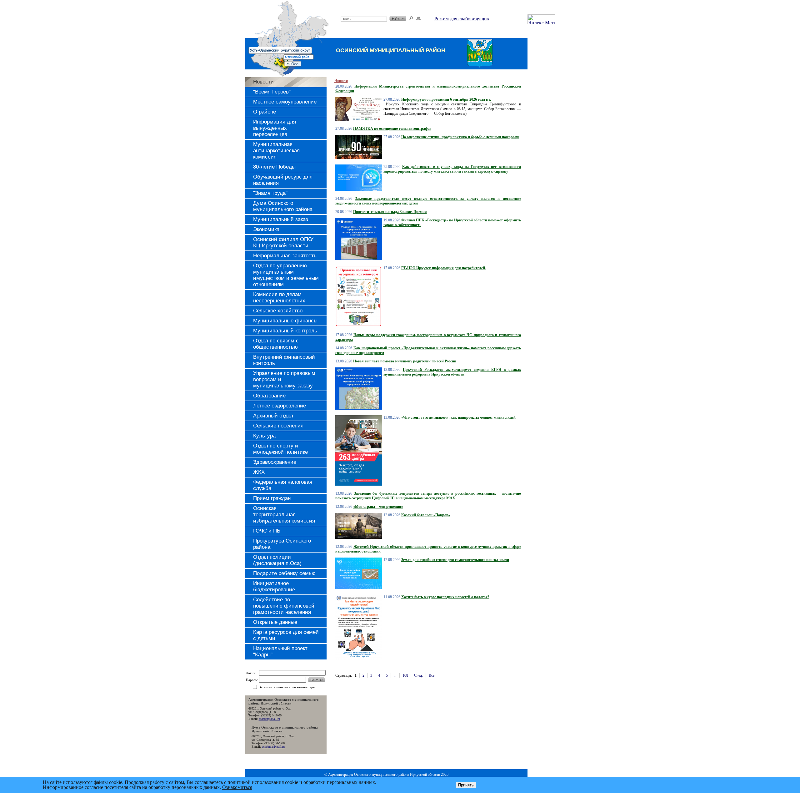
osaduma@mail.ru (273, 746)
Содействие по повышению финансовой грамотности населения (283, 606)
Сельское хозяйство (277, 311)
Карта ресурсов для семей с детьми (286, 635)
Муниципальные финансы (285, 321)
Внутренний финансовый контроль (284, 360)
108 (405, 675)
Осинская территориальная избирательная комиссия (284, 514)
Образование (269, 396)
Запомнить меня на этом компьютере (287, 687)
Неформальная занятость (285, 256)
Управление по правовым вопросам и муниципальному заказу (284, 379)
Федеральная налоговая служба (282, 485)
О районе (264, 112)
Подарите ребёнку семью (284, 573)
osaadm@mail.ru (269, 718)
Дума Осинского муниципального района (282, 206)
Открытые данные (275, 622)
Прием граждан (272, 498)
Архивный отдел (273, 416)
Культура (264, 436)
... (395, 675)
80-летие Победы (274, 167)
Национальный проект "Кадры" (280, 651)
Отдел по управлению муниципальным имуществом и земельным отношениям (286, 275)
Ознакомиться (237, 787)
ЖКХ (259, 472)
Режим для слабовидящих (461, 18)
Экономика (266, 229)
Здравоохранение (274, 462)
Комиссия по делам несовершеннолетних (279, 297)
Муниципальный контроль (285, 331)
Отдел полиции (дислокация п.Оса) (277, 560)
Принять (466, 785)
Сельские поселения (278, 426)
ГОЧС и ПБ (266, 531)
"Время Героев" (272, 92)
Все (431, 675)
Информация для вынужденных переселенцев (274, 128)
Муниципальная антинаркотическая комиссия (276, 150)
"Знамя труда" (270, 193)
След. (418, 675)
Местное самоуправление (285, 102)
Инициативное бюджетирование (274, 586)
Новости (263, 82)
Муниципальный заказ (280, 219)
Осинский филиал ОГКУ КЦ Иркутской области (283, 242)
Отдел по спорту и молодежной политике (280, 449)
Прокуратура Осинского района (282, 544)
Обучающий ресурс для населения (282, 180)
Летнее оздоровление (279, 406)
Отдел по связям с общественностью (276, 344)
